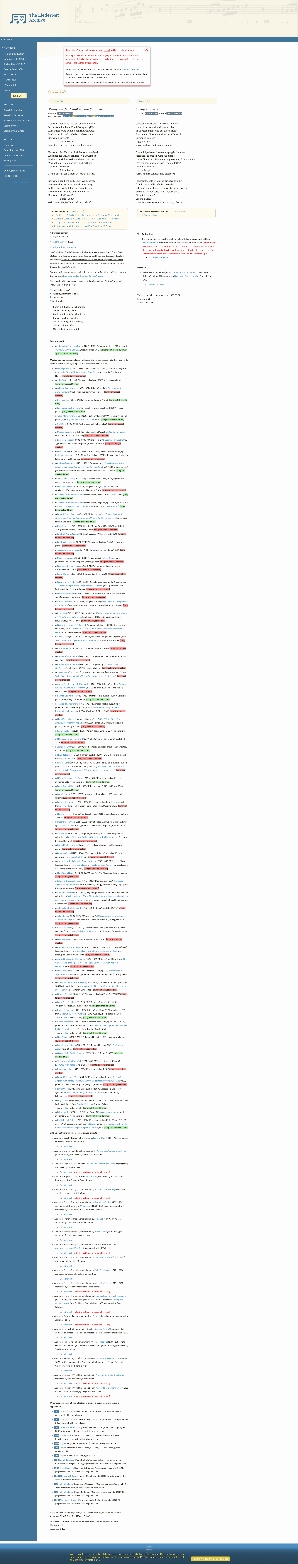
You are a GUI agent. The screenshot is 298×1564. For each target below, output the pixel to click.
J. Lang (57, 222)
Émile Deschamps (102, 1270)
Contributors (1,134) (14, 150)
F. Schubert (93, 222)
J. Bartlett (58, 215)
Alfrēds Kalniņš (64, 648)
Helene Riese (63, 939)
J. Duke (57, 219)
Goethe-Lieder (83, 1104)
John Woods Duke (65, 478)
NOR (112, 116)
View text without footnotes (63, 247)
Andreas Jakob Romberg (68, 947)
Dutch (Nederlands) (69, 1427)
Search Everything (13, 110)
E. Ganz (89, 219)
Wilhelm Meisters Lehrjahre (67, 350)
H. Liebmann (69, 222)
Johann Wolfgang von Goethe (70, 346)
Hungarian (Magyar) (69, 1476)
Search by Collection (14, 131)
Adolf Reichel (63, 916)
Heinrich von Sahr (65, 971)
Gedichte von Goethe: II (66, 1065)
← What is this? (177, 211)
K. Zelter (107, 226)
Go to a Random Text (14, 69)
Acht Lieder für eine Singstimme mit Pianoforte (76, 372)
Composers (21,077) (14, 59)
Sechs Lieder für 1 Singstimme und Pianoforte (75, 640)
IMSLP (66, 1017)
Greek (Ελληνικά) (67, 1468)
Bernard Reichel (64, 927)
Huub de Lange (64, 755)
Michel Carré (86, 1206)
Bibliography (10, 160)
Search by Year (11, 125)
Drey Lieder (65, 806)
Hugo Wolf (62, 1100)
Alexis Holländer (64, 602)
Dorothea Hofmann (66, 593)
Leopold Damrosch (65, 440)
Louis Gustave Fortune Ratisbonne (110, 1296)
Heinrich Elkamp (64, 486)
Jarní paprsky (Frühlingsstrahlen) (75, 506)
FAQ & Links (10, 85)
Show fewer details (57, 92)
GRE (93, 116)
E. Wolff (96, 226)
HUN (98, 116)
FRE (89, 116)
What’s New (10, 74)
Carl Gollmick (63, 526)
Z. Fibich (68, 219)
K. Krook (115, 219)
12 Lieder (104, 486)
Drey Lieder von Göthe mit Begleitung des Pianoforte (91, 837)
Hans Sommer (63, 1037)
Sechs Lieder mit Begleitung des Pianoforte (96, 865)
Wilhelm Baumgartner (67, 388)
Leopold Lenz (63, 763)
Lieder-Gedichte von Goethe (83, 931)
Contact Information (14, 155)
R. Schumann (107, 222)
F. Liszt (81, 222)
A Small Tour (10, 79)
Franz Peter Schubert (66, 1002)
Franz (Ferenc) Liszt (65, 786)
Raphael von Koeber (66, 696)
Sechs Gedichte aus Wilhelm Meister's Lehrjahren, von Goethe (83, 676)
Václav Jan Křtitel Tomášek (69, 1061)
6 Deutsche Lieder (64, 455)
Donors (7, 90)
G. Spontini (74, 226)
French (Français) (66, 1460)
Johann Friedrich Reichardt (69, 908)
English (63, 1435)
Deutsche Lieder (67, 825)
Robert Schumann (65, 1010)
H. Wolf (86, 226)
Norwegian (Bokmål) (69, 1500)
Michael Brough (64, 432)
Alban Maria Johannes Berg (69, 416)
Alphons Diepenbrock (67, 463)
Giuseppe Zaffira (101, 1329)
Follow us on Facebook (19, 182)
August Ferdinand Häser (68, 550)
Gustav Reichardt (65, 892)
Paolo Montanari (150, 242)
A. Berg (98, 215)
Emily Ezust (9, 145)
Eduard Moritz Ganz (66, 514)
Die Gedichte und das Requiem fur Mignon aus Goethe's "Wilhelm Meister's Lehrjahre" (91, 963)
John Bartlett (63, 380)
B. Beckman (72, 215)
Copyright (149, 1549)
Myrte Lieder (66, 758)
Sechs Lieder (109, 558)
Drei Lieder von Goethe (108, 1112)
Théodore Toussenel (103, 1257)
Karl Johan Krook (65, 731)
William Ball (91, 1176)
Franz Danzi (62, 451)
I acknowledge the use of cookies (210, 1558)
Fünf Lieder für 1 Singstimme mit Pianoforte (84, 1092)
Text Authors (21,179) (14, 64)
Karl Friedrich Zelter (66, 1120)
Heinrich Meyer (64, 814)
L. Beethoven (86, 215)
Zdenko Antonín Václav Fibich (70, 494)
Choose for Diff (57, 101)
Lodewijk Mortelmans (67, 845)
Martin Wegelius (64, 1069)
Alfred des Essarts (102, 1283)
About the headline (58, 242)
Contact (149, 1547)
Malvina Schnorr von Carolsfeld (71, 982)
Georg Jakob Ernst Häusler (69, 566)
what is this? (77, 211)
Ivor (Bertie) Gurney (66, 542)
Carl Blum (61, 424)
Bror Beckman (63, 400)
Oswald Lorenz (64, 794)
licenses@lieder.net (130, 69)
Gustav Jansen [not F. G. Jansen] (71, 625)
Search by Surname (13, 115)
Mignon (115, 272)
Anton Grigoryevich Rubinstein (71, 959)
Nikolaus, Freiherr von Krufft (70, 739)
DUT (74, 116)
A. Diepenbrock (112, 215)
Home (7, 53)
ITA (103, 116)
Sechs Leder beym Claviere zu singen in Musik (97, 951)
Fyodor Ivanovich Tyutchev (108, 1358)
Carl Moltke (62, 833)
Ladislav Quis (99, 1138)
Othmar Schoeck (64, 994)
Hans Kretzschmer (65, 719)
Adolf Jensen (63, 637)
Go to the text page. (155, 285)
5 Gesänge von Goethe (113, 440)
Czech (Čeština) (112, 506)
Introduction (17, 53)
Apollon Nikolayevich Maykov (109, 1388)
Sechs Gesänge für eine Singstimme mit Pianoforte (80, 585)
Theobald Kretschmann (67, 704)
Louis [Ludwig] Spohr (66, 1045)
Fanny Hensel (63, 574)
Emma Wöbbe (63, 1089)
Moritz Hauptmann (66, 558)
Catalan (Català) (66, 1411)
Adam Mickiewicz (100, 1342)
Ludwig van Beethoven (67, 408)
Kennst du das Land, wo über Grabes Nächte (83, 276)
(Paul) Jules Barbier (103, 1202)
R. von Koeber (102, 219)
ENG (79, 116)
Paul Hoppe (62, 613)
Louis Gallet (99, 1219)
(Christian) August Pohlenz (69, 881)
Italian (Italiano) (66, 1484)
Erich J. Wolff (63, 1112)
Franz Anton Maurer (66, 802)
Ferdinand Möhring (66, 822)
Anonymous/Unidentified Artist (111, 1151)
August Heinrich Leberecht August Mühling (76, 861)
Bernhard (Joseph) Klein (68, 656)
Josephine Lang (64, 747)
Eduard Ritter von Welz (67, 1077)
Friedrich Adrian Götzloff (68, 534)
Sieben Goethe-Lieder (116, 432)
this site (95, 1559)
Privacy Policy (11, 176)
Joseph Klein (63, 672)
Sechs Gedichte (77, 857)
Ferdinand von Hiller (66, 582)
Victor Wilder (100, 1231)
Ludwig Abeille (64, 368)
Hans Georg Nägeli (65, 873)
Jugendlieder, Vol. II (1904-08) (80, 419)
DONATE (18, 95)
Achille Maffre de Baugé (105, 1189)
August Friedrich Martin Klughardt (72, 684)
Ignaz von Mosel (64, 853)
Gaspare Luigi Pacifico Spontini (71, 1053)
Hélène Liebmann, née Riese (69, 778)
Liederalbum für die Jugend (72, 1014)
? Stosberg (96, 1316)
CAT (65, 116)
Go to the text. (66, 1146)
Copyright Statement (14, 170)
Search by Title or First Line (17, 120)
